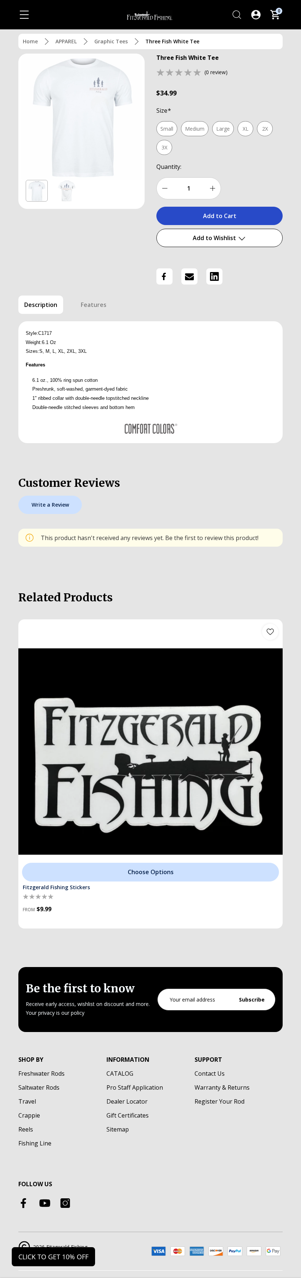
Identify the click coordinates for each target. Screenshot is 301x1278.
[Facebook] (164, 276)
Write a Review (50, 504)
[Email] (189, 276)
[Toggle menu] (24, 15)
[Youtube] (45, 1203)
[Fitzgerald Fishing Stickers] (150, 751)
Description (40, 305)
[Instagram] (65, 1203)
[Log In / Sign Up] (256, 15)
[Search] (237, 15)
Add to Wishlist (215, 238)
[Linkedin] (214, 276)
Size (163, 110)
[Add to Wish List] (270, 632)
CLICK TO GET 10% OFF (53, 1256)
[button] (36, 191)
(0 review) (216, 72)
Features (93, 305)
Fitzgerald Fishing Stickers (56, 887)
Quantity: (168, 167)
